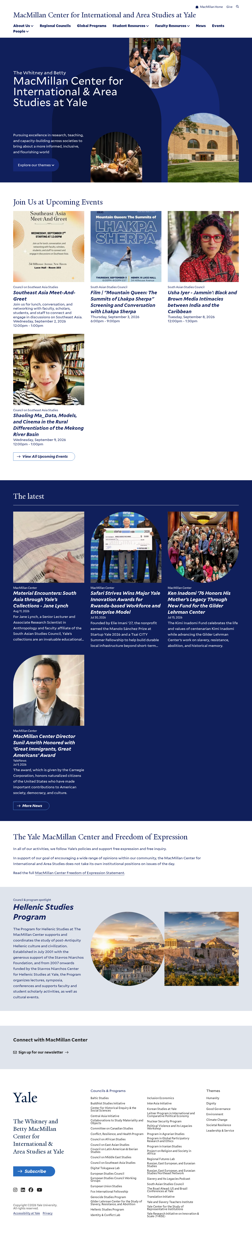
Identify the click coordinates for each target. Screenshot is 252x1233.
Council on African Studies (108, 1139)
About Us (21, 25)
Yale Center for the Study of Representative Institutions (165, 1208)
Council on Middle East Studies (111, 1157)
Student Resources (129, 25)
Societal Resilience (218, 1125)
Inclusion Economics (160, 1098)
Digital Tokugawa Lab (105, 1168)
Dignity (211, 1103)
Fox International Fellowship (109, 1191)
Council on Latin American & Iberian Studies (114, 1150)
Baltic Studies (100, 1098)
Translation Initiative (161, 1197)
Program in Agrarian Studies (165, 1134)
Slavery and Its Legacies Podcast (168, 1179)
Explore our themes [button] (34, 165)
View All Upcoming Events (45, 456)
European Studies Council (107, 1173)
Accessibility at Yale (26, 1213)
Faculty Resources (170, 25)
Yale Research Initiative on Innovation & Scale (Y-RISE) (173, 1215)
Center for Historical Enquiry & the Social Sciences (113, 1109)
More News (32, 806)
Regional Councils (55, 25)
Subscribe (35, 1171)
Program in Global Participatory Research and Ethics (168, 1139)
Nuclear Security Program (164, 1121)
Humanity (212, 1098)
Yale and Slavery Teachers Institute (170, 1202)
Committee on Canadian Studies (112, 1128)
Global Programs (91, 25)
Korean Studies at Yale (162, 1109)
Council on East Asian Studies (110, 1145)
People (19, 31)
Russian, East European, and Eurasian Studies (171, 1165)
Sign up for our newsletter (41, 1052)
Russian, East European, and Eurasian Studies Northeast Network (171, 1172)
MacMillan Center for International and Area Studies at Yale (104, 15)
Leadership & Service (220, 1130)
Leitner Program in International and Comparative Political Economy (171, 1114)
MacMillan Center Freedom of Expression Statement (79, 872)
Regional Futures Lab (161, 1159)
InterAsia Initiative (159, 1103)
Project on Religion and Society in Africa (169, 1152)
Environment (214, 1114)
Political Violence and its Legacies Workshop (169, 1127)
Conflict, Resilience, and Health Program (117, 1134)
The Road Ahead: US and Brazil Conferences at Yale (167, 1190)
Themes (213, 1090)
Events (218, 25)
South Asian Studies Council (165, 1184)
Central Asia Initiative (105, 1116)
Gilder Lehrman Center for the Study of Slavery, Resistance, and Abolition (116, 1203)
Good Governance (218, 1109)
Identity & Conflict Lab (105, 1215)
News (201, 25)
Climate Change (216, 1120)
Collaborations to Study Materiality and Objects (117, 1122)
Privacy (48, 1213)
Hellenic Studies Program (43, 912)
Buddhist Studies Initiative (108, 1103)
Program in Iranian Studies (164, 1146)
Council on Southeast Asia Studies (113, 1163)
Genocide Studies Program (108, 1197)
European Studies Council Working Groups (113, 1179)
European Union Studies (106, 1186)
